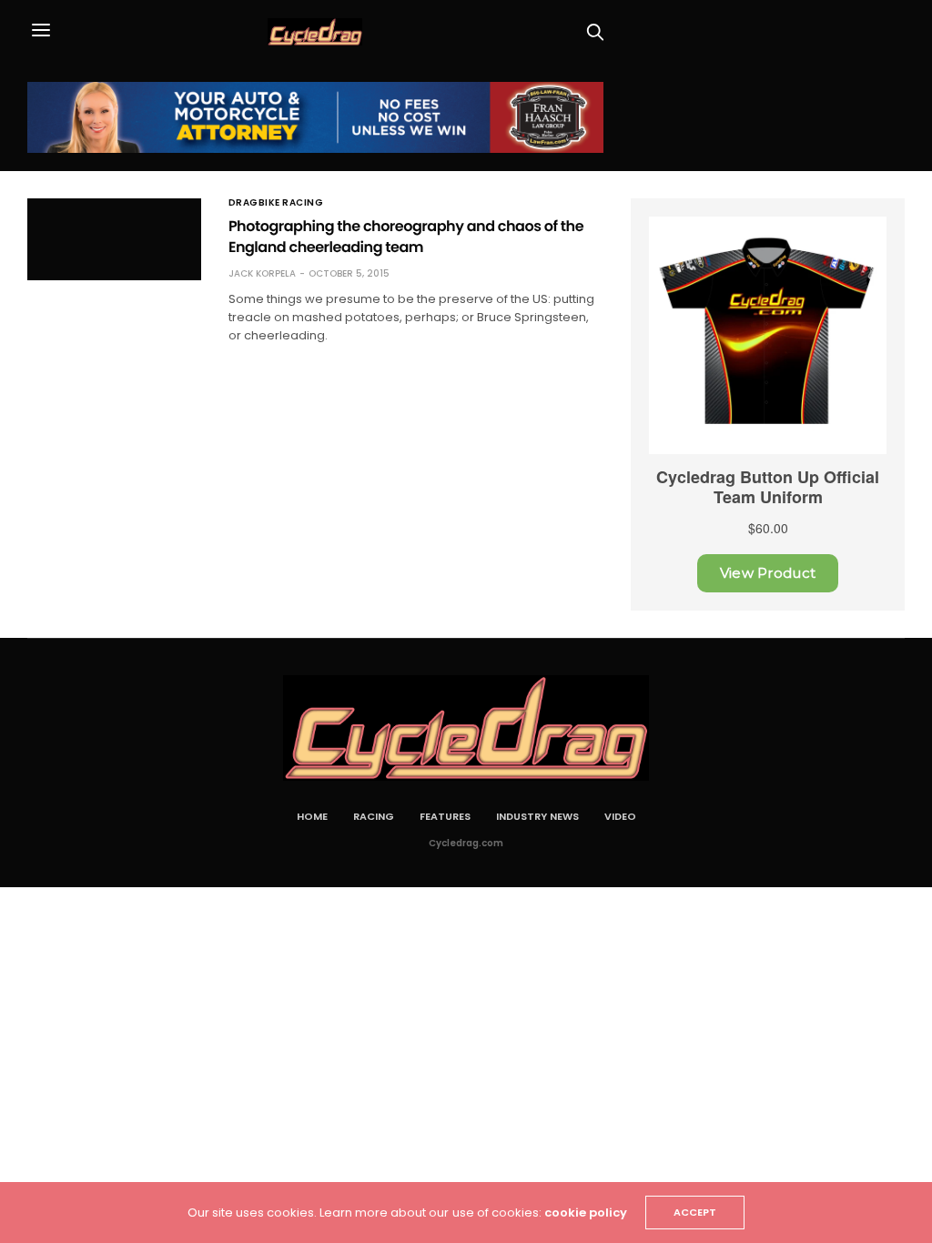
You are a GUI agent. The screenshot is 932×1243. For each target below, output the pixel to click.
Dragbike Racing (276, 202)
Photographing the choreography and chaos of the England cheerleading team (405, 236)
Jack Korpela (262, 273)
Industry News (537, 816)
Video (620, 816)
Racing (373, 816)
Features (445, 816)
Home (312, 816)
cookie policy (585, 1212)
